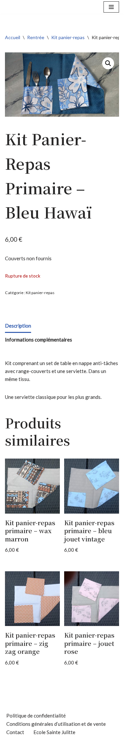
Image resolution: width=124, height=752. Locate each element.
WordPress (84, 745)
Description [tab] (18, 326)
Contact (15, 732)
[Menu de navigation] (111, 7)
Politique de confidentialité (36, 716)
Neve (33, 745)
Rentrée (35, 37)
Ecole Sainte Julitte (54, 732)
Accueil (12, 37)
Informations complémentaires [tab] (38, 340)
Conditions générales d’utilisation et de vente (56, 724)
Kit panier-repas (68, 37)
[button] (108, 63)
